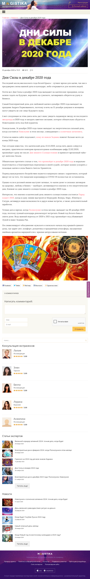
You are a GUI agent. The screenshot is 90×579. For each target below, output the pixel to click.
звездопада (7, 119)
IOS (40, 571)
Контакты (46, 561)
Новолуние (24, 131)
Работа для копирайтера (77, 561)
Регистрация (83, 2)
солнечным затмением (71, 131)
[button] (88, 290)
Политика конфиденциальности (29, 561)
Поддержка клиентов (59, 561)
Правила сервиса (10, 561)
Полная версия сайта (52, 564)
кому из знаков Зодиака (47, 137)
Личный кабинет (80, 6)
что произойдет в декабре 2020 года (55, 161)
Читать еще (22, 486)
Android (49, 571)
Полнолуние (35, 210)
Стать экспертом (36, 564)
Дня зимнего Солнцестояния (43, 152)
